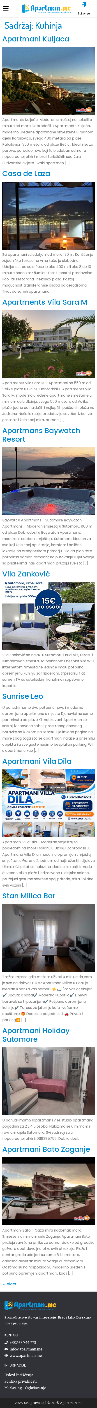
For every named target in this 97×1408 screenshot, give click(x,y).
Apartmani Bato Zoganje (46, 1149)
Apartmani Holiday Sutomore (36, 1034)
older (9, 1284)
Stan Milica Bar (28, 896)
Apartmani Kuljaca (35, 39)
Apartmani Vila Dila (37, 761)
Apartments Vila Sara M (44, 302)
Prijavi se (84, 13)
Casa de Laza (26, 173)
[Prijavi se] (83, 4)
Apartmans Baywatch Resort (41, 434)
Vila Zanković (26, 574)
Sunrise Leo (22, 696)
